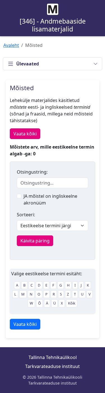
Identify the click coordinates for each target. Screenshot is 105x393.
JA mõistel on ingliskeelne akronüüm (50, 199)
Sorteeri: (26, 215)
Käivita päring (35, 241)
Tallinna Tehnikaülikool (53, 357)
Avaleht (11, 45)
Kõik (71, 303)
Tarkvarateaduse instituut (52, 366)
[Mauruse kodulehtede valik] (53, 9)
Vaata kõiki (25, 134)
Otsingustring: (32, 172)
